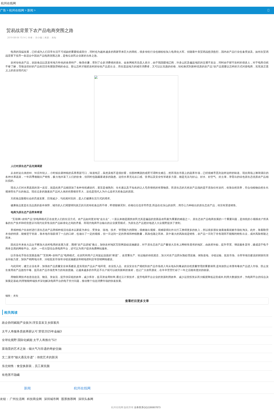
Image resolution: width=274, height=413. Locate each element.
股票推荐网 (68, 399)
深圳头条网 (85, 399)
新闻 (30, 10)
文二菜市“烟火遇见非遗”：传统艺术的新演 (30, 357)
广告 (3, 10)
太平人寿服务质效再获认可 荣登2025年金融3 (32, 331)
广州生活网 (17, 399)
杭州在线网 (8, 3)
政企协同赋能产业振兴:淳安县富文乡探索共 (30, 322)
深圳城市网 (51, 399)
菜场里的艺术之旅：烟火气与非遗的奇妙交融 (32, 349)
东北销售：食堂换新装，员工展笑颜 (26, 366)
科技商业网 (34, 399)
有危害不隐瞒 (11, 375)
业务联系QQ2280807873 (147, 407)
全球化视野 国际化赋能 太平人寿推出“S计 (29, 340)
